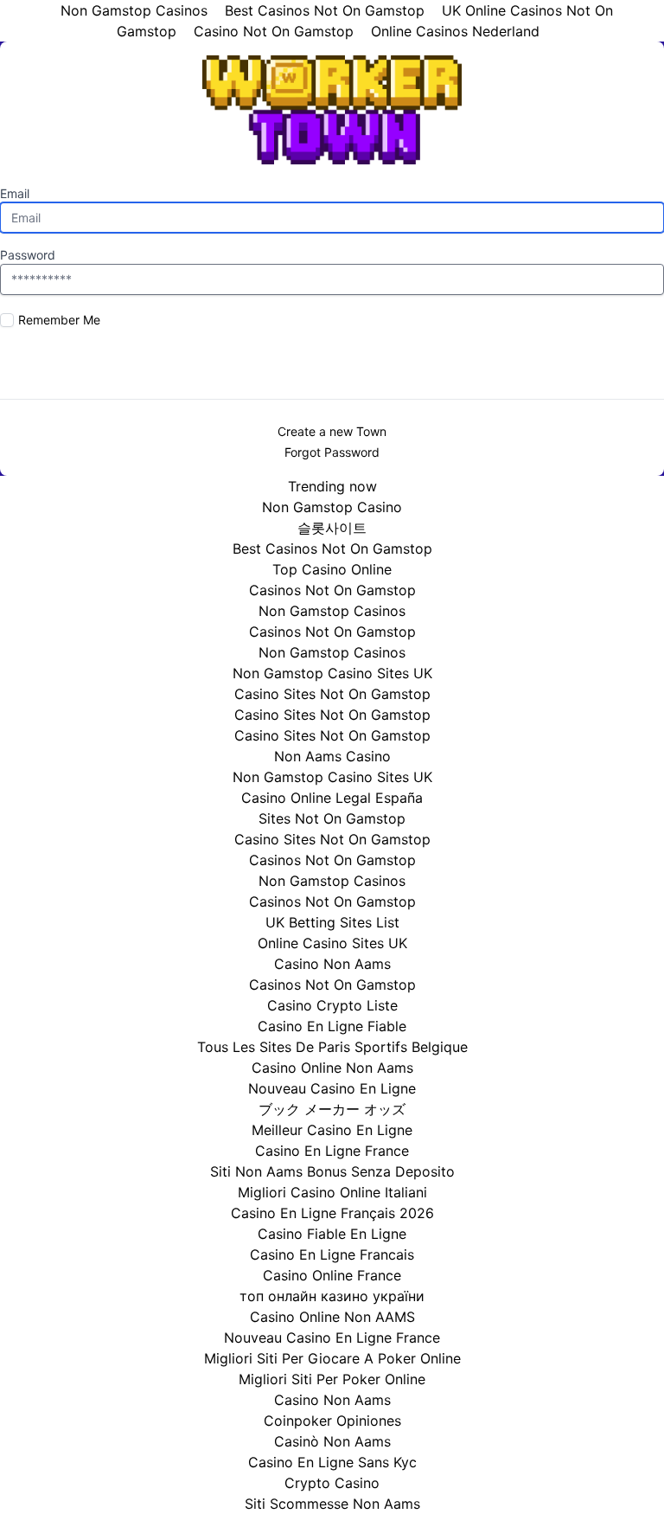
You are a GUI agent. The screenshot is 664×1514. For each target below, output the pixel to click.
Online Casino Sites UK (332, 943)
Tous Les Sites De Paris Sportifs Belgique (332, 1046)
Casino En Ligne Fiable (332, 1026)
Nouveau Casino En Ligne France (332, 1337)
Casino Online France (332, 1275)
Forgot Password (332, 452)
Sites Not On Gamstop (332, 818)
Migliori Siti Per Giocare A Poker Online (332, 1358)
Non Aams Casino (332, 756)
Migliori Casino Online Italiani (332, 1192)
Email (14, 193)
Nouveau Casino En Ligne (332, 1088)
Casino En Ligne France (332, 1150)
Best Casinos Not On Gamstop (332, 548)
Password (27, 254)
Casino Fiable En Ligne (332, 1233)
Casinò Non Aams (332, 1441)
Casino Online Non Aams (332, 1067)
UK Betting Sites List (332, 922)
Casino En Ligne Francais (332, 1254)
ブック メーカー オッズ (332, 1109)
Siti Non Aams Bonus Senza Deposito (332, 1171)
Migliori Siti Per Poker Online (332, 1379)
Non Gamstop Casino (332, 507)
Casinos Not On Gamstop (332, 590)
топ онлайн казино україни (332, 1296)
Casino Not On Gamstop (274, 31)
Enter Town (332, 360)
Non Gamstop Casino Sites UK (332, 673)
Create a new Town (332, 431)
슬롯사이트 (332, 527)
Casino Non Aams (332, 963)
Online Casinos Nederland (455, 31)
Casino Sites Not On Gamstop (332, 693)
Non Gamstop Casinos (332, 610)
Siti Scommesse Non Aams (332, 1503)
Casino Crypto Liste (332, 1005)
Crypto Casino (332, 1483)
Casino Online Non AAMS (332, 1316)
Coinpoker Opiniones (332, 1420)
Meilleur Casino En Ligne (332, 1130)
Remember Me (59, 319)
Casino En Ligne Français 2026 (332, 1213)
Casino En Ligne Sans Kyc (332, 1462)
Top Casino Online (332, 569)
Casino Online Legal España (332, 797)
